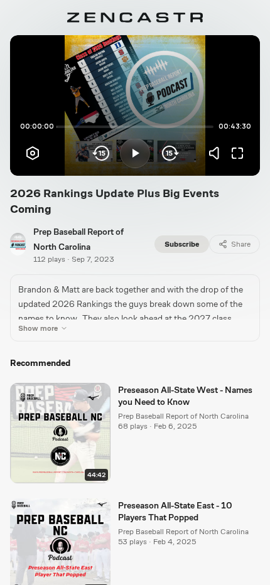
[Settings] (33, 153)
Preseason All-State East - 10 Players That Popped (175, 511)
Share (241, 244)
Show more (38, 328)
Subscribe (182, 244)
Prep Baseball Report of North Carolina (183, 416)
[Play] (135, 153)
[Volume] (217, 153)
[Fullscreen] (237, 153)
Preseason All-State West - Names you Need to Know (185, 396)
